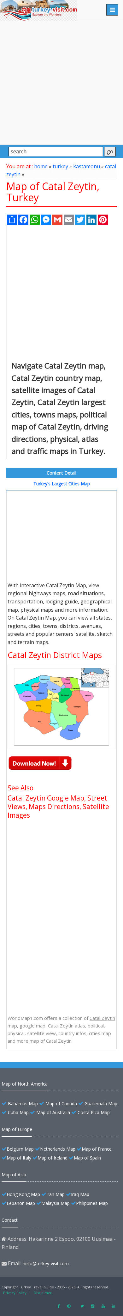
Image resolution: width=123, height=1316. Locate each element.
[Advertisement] (61, 82)
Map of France (97, 1149)
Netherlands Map (57, 1149)
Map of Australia (53, 1112)
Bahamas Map (23, 1103)
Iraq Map (80, 1194)
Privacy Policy (14, 1292)
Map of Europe (17, 1129)
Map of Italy (19, 1158)
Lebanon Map (21, 1203)
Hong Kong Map (23, 1194)
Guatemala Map (101, 1103)
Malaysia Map (55, 1203)
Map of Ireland (52, 1158)
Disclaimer (43, 1292)
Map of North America (25, 1084)
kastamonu (86, 166)
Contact (10, 1220)
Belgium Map (20, 1149)
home (41, 166)
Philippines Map (92, 1203)
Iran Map (55, 1194)
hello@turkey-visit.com (46, 1263)
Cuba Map (18, 1112)
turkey (60, 166)
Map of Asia (14, 1175)
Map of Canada (61, 1103)
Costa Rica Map (94, 1112)
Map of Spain (87, 1158)
